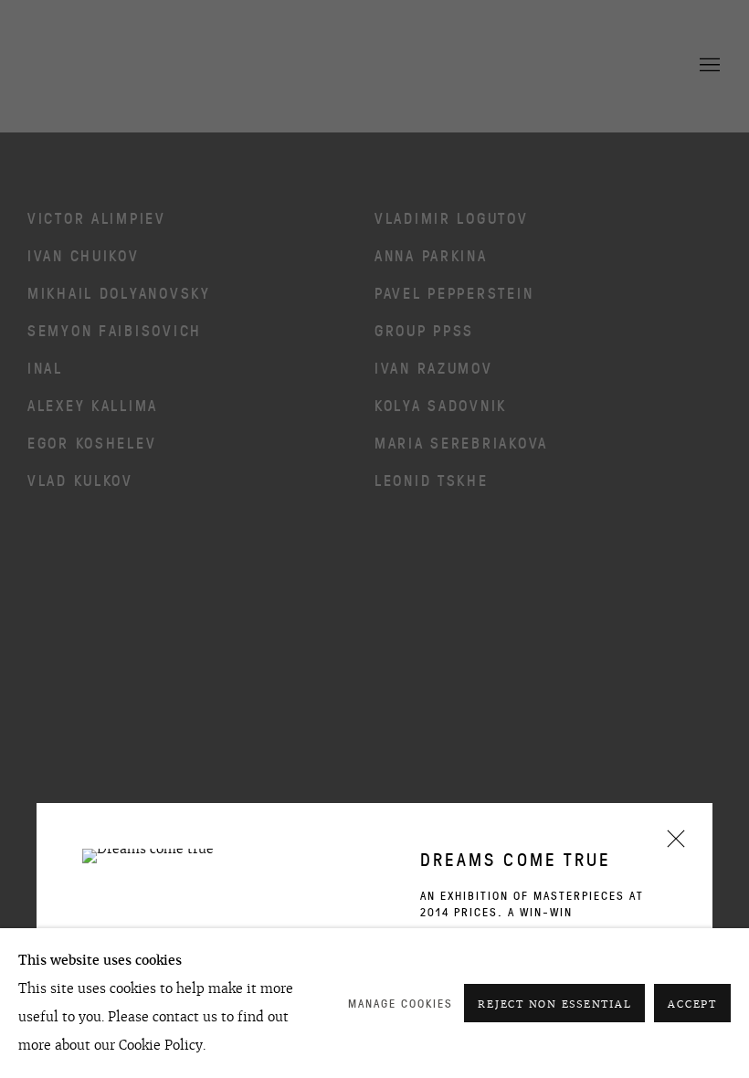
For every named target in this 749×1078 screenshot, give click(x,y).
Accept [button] (692, 1004)
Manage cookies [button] (400, 1003)
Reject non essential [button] (554, 1004)
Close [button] (671, 844)
